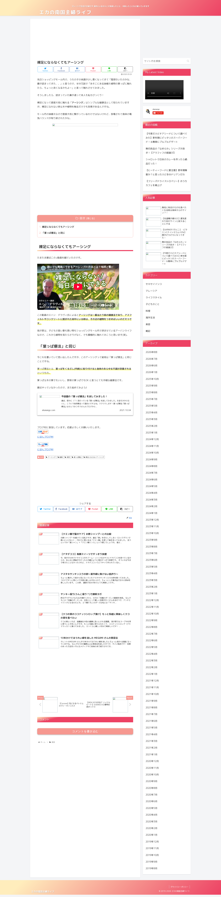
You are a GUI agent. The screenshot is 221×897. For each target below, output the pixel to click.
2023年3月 (151, 580)
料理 (148, 311)
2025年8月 (151, 392)
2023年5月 (151, 566)
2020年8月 (151, 787)
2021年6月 (151, 721)
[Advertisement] (85, 39)
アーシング (52, 457)
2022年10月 (152, 613)
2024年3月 (151, 499)
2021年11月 (152, 687)
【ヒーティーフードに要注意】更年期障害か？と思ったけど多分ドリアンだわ (166, 172)
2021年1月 (151, 754)
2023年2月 (151, 586)
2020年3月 (151, 821)
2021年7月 (151, 714)
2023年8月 (151, 546)
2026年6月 (151, 365)
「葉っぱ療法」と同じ (53, 232)
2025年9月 (151, 385)
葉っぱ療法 (77, 457)
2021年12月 (152, 680)
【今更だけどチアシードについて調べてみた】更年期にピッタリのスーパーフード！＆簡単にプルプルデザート (166, 138)
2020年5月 (151, 808)
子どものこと (152, 304)
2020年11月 (152, 767)
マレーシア (151, 290)
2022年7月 (151, 633)
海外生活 (150, 317)
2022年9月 (151, 620)
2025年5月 (151, 405)
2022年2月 (151, 667)
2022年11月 (152, 607)
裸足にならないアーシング (95, 457)
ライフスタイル (154, 297)
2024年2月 (151, 506)
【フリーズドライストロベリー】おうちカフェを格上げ (166, 183)
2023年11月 (152, 526)
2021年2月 (151, 747)
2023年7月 (151, 553)
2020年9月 (151, 781)
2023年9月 (151, 539)
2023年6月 (151, 560)
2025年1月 (151, 432)
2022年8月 (151, 627)
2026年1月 (151, 372)
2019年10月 (152, 855)
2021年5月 (151, 727)
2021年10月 (152, 694)
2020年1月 (151, 834)
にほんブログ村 (45, 436)
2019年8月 (151, 868)
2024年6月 (151, 479)
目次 (82, 218)
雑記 (148, 331)
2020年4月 (151, 814)
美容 (41, 457)
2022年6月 (151, 640)
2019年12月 (152, 841)
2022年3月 (151, 660)
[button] (188, 61)
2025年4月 (151, 412)
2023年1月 (151, 593)
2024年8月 (151, 466)
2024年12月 (152, 439)
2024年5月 (151, 486)
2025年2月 (151, 425)
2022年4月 (151, 654)
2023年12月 (152, 519)
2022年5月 (151, 647)
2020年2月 (151, 828)
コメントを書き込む (85, 731)
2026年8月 (151, 352)
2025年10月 (152, 379)
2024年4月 (151, 493)
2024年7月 (151, 472)
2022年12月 (152, 600)
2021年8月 (151, 707)
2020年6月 (151, 801)
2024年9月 (151, 459)
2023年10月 (152, 533)
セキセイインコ (154, 284)
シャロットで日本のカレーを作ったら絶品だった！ (166, 161)
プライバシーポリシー (179, 887)
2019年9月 (151, 861)
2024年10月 (152, 452)
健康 (61, 457)
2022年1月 (151, 674)
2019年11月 (152, 848)
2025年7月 (151, 399)
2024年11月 (152, 446)
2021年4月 (151, 734)
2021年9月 (151, 700)
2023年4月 (151, 573)
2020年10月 (152, 774)
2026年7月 (151, 358)
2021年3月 (151, 741)
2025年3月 (151, 419)
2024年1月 (151, 513)
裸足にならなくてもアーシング (58, 226)
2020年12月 (152, 761)
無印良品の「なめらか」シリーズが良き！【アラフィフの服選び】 (165, 150)
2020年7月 (151, 794)
